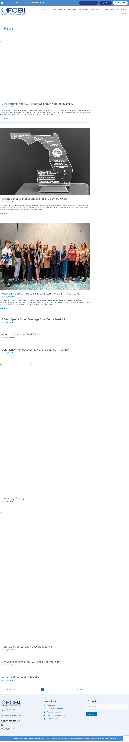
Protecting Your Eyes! (15, 498)
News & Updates (96, 9)
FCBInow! (123, 9)
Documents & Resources (58, 9)
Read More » (4, 119)
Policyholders (72, 9)
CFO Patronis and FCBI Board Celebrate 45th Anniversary (37, 103)
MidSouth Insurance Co (111, 9)
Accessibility (12, 729)
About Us (45, 9)
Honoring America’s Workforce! (21, 334)
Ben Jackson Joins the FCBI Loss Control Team (31, 661)
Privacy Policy (4, 729)
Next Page (81, 689)
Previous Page (10, 689)
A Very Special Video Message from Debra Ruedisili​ (33, 319)
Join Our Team (83, 9)
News (3, 107)
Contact (124, 13)
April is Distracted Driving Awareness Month (29, 646)
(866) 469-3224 (15, 3)
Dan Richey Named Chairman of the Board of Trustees (35, 349)
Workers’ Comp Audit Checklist (21, 677)
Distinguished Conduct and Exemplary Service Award (35, 198)
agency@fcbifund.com (26, 3)
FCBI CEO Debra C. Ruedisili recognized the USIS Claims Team (40, 293)
